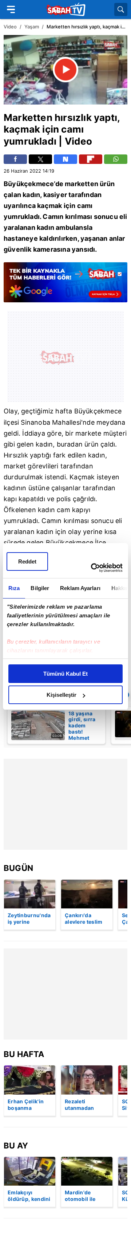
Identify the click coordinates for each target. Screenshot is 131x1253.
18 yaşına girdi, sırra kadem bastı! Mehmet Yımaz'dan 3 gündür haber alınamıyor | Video (82, 725)
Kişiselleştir (61, 695)
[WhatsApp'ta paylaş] (115, 159)
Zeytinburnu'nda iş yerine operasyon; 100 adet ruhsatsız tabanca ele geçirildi (29, 919)
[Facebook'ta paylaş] (15, 159)
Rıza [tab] (14, 588)
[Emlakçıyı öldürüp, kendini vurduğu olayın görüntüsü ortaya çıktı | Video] (29, 1171)
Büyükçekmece (29, 184)
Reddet (27, 561)
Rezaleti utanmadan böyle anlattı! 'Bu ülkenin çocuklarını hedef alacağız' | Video (86, 1105)
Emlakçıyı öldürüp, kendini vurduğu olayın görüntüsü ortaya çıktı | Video (29, 1196)
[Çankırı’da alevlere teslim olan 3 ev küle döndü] (86, 894)
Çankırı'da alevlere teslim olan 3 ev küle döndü (84, 919)
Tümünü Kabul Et (65, 674)
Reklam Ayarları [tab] (80, 588)
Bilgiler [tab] (40, 588)
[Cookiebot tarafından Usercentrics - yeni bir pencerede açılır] (92, 568)
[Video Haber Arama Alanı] (120, 9)
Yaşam (31, 27)
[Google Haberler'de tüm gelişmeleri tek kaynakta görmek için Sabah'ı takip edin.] (65, 286)
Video (10, 27)
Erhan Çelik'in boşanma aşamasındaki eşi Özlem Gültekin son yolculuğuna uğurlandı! (26, 1105)
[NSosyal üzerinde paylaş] (65, 159)
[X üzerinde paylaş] (40, 159)
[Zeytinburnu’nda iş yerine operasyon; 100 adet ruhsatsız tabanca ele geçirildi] (29, 894)
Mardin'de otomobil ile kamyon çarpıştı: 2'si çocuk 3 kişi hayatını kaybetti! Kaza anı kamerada (86, 1196)
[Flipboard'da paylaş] (90, 159)
